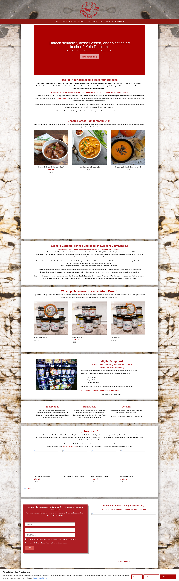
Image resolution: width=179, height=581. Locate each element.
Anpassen (136, 577)
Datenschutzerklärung (40, 578)
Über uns (118, 21)
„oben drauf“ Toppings (69, 446)
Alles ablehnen (151, 577)
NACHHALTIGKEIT (76, 21)
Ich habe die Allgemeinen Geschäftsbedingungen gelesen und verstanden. (51, 539)
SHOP (64, 21)
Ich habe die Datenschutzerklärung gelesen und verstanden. (47, 543)
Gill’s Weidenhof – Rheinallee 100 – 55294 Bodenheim (100, 390)
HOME (57, 21)
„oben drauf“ (89, 431)
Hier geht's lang (89, 57)
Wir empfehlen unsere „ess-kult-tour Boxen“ (89, 291)
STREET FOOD (105, 21)
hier (79, 295)
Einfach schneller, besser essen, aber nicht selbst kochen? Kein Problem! (89, 45)
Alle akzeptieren (168, 577)
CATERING (92, 21)
